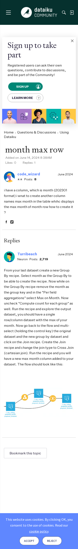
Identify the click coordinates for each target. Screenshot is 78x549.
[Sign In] (72, 12)
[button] (72, 40)
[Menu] (8, 12)
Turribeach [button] (27, 254)
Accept (29, 541)
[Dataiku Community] (39, 12)
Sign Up (22, 86)
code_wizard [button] (28, 174)
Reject (52, 541)
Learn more (22, 98)
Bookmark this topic (25, 453)
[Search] (64, 12)
